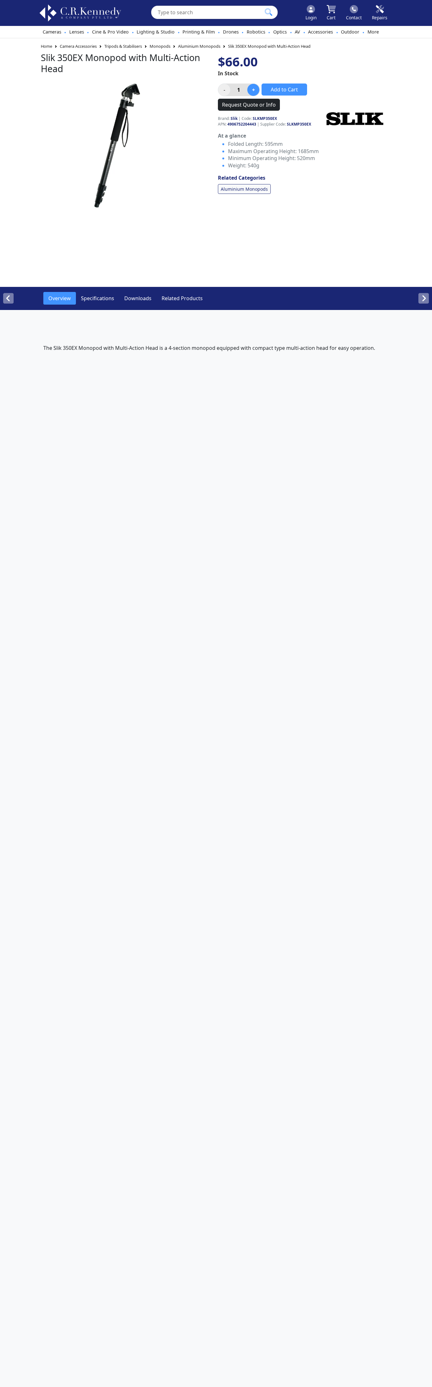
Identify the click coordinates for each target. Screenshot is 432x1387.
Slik (234, 118)
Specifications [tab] (97, 298)
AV (297, 32)
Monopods (160, 46)
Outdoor (350, 32)
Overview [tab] (59, 298)
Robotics (256, 32)
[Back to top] (423, 1378)
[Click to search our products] (268, 12)
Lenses (76, 32)
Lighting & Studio (156, 32)
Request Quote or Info (249, 104)
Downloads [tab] (137, 298)
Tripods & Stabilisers (123, 46)
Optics (280, 32)
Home (46, 46)
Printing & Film (198, 32)
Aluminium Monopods (199, 46)
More (373, 32)
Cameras (52, 32)
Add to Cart (284, 89)
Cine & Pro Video (110, 32)
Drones (231, 32)
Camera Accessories (78, 46)
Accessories (320, 32)
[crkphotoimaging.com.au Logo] (80, 13)
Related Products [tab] (182, 298)
